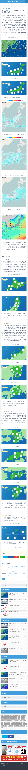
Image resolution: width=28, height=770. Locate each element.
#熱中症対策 (17, 722)
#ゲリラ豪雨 (23, 715)
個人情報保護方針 (21, 763)
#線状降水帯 (22, 722)
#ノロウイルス (14, 717)
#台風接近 (3, 718)
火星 (15, 725)
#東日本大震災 (22, 720)
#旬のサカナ (11, 720)
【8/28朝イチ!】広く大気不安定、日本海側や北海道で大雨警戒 (17, 570)
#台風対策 (23, 717)
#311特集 (18, 715)
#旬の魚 (15, 720)
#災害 (9, 722)
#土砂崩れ (10, 718)
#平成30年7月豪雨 (4, 720)
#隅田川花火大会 (7, 724)
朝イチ (3, 563)
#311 (15, 715)
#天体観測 (23, 718)
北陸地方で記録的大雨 (14, 605)
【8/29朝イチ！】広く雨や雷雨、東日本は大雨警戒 (17, 567)
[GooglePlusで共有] (16, 557)
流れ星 (9, 725)
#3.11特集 (6, 715)
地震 (2, 725)
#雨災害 (12, 724)
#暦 (18, 720)
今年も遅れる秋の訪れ (14, 611)
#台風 (19, 717)
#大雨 (19, 718)
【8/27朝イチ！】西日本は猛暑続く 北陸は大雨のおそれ (17, 574)
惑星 (4, 725)
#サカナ (2, 717)
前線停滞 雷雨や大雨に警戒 (15, 648)
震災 (2, 727)
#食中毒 (16, 724)
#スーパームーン (8, 717)
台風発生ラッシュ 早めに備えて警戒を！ (17, 600)
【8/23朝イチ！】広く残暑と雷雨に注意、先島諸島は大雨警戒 (17, 630)
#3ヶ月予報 (11, 715)
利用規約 (3, 763)
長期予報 (20, 725)
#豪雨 (2, 724)
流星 (12, 725)
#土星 (7, 718)
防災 (24, 725)
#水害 (2, 722)
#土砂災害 (15, 718)
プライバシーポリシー (11, 763)
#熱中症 (12, 722)
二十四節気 (25, 724)
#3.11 (2, 715)
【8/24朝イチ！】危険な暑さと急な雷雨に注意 (17, 636)
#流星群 (5, 722)
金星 (17, 725)
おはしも (20, 724)
